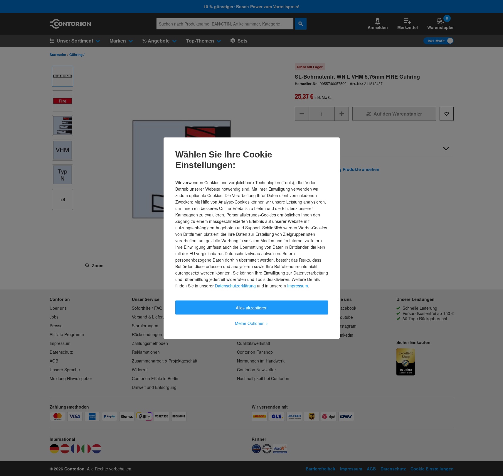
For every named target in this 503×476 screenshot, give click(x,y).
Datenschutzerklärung (235, 285)
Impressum (297, 285)
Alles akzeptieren (252, 307)
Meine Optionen (251, 323)
